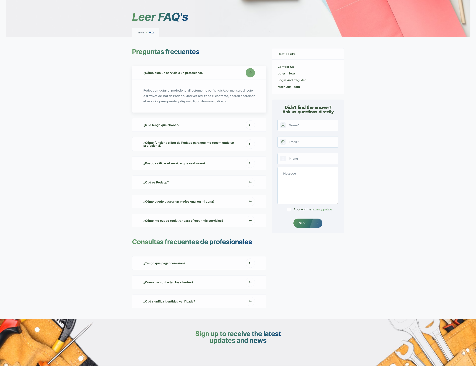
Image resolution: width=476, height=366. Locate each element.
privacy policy (322, 209)
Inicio (141, 32)
